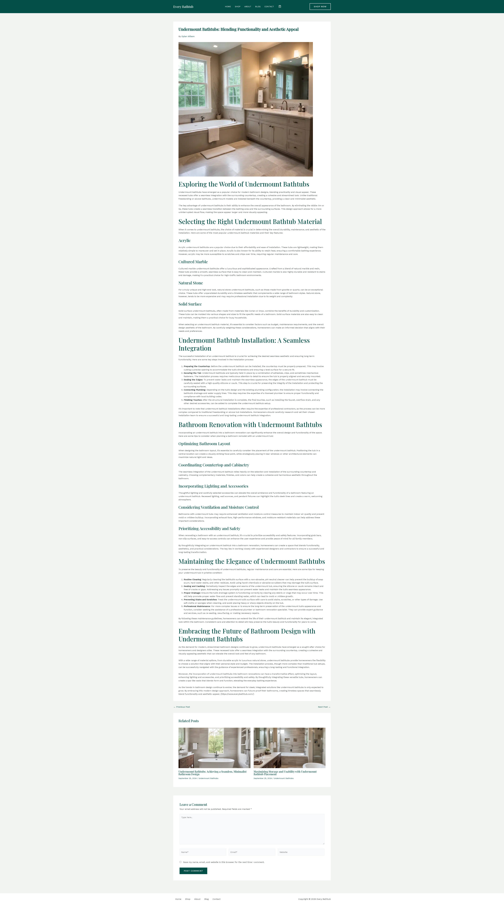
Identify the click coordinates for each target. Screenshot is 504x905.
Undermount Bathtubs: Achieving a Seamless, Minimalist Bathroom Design (212, 773)
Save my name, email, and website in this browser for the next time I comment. (223, 862)
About (247, 6)
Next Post (324, 707)
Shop (237, 6)
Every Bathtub (183, 6)
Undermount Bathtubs (208, 778)
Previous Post (182, 707)
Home (228, 6)
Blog (258, 6)
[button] (280, 6)
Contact (269, 6)
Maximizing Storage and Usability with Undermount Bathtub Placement (285, 773)
